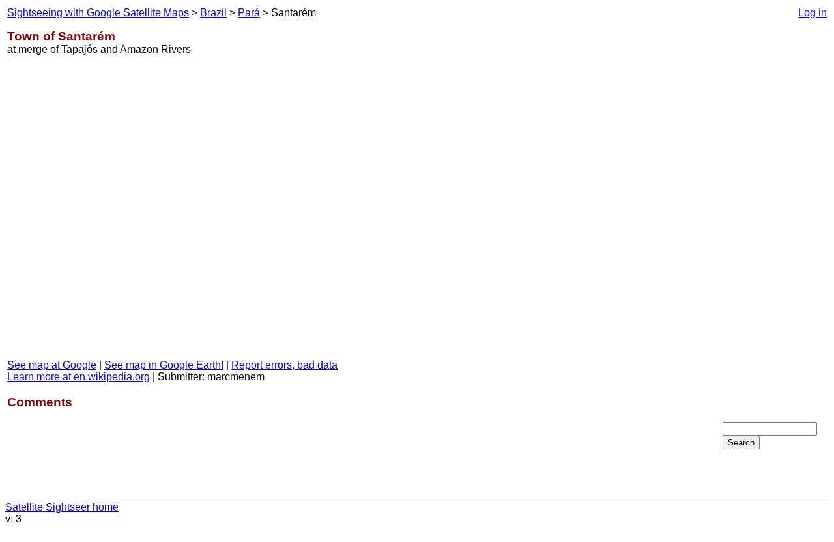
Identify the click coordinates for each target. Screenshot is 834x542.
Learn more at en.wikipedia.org (78, 376)
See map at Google (51, 364)
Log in (812, 12)
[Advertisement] (775, 214)
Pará (249, 12)
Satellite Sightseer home (62, 507)
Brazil (213, 12)
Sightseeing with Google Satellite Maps (98, 12)
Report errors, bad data (284, 364)
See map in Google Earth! (163, 364)
